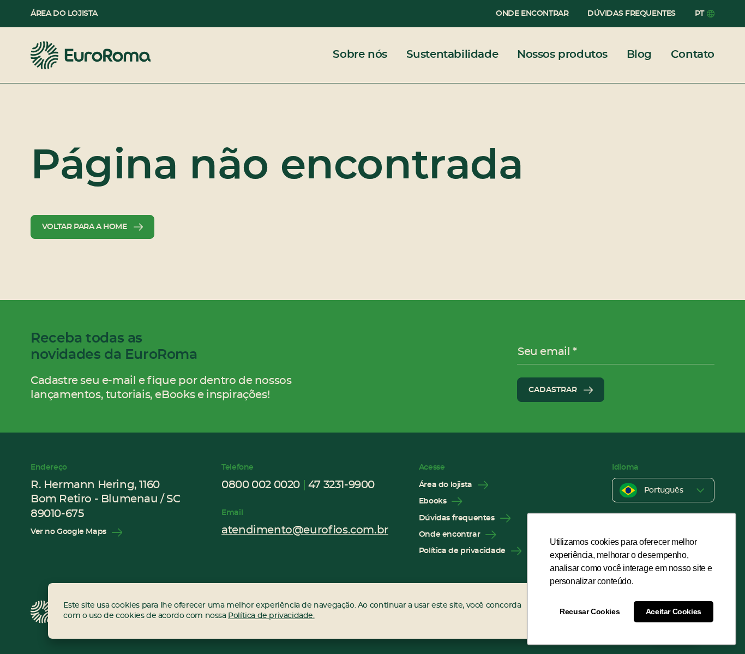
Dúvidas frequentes (631, 13)
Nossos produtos (562, 54)
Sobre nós (360, 54)
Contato (692, 54)
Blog (639, 54)
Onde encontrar (532, 13)
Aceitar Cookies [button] (673, 611)
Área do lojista (64, 13)
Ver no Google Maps (68, 532)
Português (663, 490)
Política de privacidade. (271, 616)
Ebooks (433, 501)
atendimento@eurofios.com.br (304, 530)
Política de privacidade (462, 551)
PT (699, 13)
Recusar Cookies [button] (590, 611)
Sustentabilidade (452, 54)
